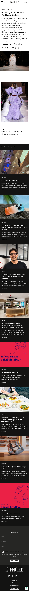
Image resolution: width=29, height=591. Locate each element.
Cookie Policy (14, 588)
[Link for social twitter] (9, 576)
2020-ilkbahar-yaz (15, 134)
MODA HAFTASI (6, 9)
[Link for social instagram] (16, 576)
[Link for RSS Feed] (20, 576)
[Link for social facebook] (13, 576)
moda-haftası (6, 131)
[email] (2, 48)
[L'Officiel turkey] (14, 2)
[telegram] (18, 48)
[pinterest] (8, 48)
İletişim (14, 583)
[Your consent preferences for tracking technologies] (26, 588)
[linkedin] (10, 48)
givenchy (4, 134)
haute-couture (17, 131)
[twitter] (13, 48)
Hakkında (14, 580)
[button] (26, 102)
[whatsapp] (15, 48)
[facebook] (5, 48)
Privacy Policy (14, 585)
